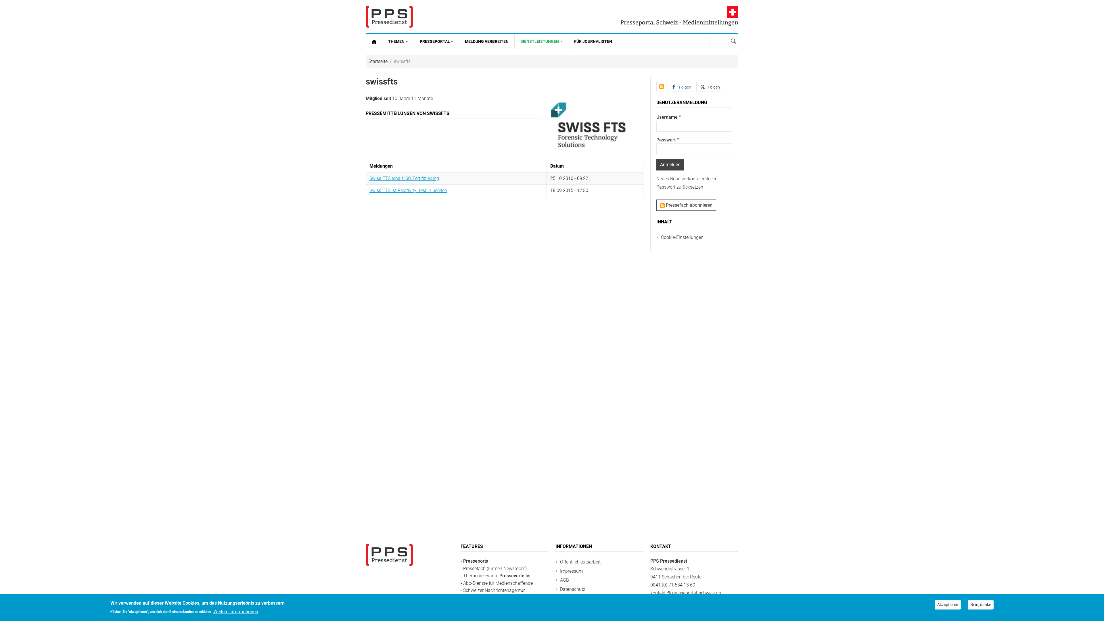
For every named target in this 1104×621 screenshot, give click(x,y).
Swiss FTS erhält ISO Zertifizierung (404, 178)
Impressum (571, 571)
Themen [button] (396, 41)
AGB (564, 580)
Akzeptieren (947, 604)
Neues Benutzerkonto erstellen (687, 178)
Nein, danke (980, 604)
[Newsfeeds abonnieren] (661, 86)
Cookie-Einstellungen (682, 237)
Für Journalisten (593, 41)
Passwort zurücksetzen (679, 187)
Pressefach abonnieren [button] (688, 205)
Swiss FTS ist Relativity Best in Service (408, 190)
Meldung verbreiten (487, 41)
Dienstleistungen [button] (539, 41)
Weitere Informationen (235, 611)
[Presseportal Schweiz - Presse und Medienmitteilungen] (389, 16)
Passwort (666, 140)
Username (667, 117)
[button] (681, 86)
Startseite (378, 61)
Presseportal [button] (435, 41)
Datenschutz (572, 589)
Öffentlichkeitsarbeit (580, 562)
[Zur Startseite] (374, 41)
